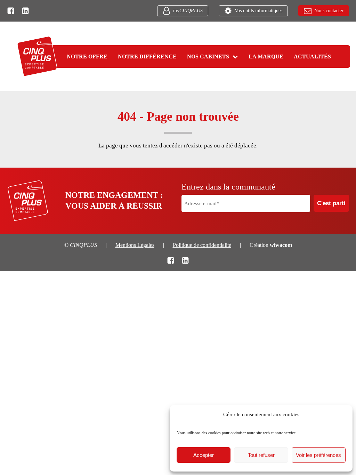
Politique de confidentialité (202, 245)
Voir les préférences (318, 455)
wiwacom (281, 245)
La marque (266, 56)
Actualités (312, 56)
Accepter (203, 455)
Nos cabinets (208, 56)
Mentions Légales (134, 245)
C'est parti (331, 203)
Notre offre (87, 56)
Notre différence (147, 56)
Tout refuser (261, 455)
